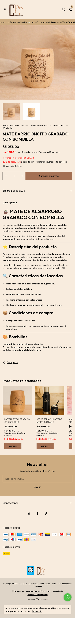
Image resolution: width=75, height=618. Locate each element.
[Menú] (5, 10)
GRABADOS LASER (19, 125)
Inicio (5, 125)
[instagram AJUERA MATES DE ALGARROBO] (29, 513)
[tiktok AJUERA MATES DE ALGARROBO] (46, 513)
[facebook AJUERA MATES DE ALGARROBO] (37, 513)
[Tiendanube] (37, 599)
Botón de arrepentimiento (38, 595)
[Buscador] (63, 10)
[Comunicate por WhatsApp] (68, 597)
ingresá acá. (58, 591)
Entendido (37, 611)
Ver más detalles (13, 166)
